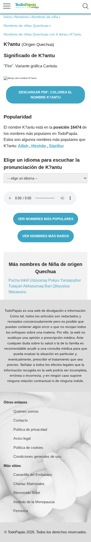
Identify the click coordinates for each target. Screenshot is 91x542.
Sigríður (56, 146)
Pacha (14, 280)
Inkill (25, 280)
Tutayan (15, 286)
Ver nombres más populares (45, 219)
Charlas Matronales (28, 484)
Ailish (23, 146)
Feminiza (20, 511)
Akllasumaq (33, 286)
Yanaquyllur (70, 280)
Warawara (17, 292)
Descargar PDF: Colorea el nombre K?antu (45, 94)
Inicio (8, 17)
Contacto (20, 420)
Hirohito (39, 146)
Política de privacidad (30, 429)
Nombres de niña (45, 17)
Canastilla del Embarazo (32, 475)
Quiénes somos (26, 411)
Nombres (22, 17)
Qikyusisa (61, 286)
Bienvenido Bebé (26, 493)
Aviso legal (22, 438)
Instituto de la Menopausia (34, 502)
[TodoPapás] (27, 8)
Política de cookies (28, 447)
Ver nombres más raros (45, 236)
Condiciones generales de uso (37, 456)
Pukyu (54, 280)
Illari (48, 286)
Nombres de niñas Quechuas (26, 26)
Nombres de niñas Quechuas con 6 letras (35, 34)
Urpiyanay (39, 280)
